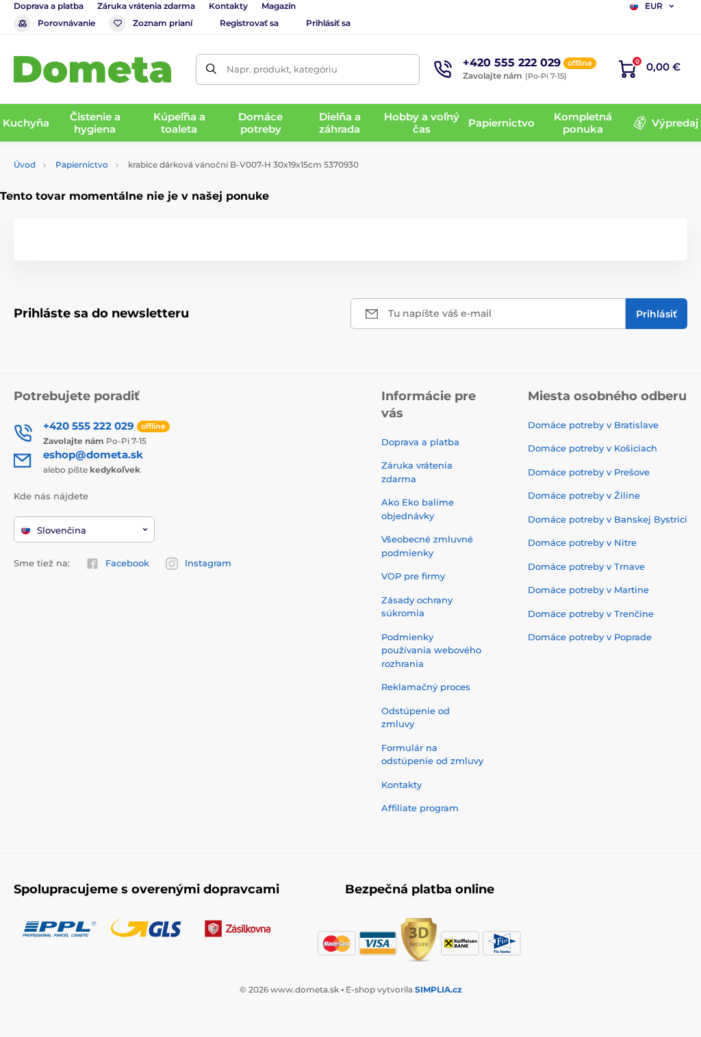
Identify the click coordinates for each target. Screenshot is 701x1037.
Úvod (25, 164)
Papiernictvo (81, 164)
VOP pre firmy (413, 575)
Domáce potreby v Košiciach (592, 448)
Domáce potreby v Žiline (584, 495)
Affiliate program (420, 807)
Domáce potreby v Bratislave (593, 424)
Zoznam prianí (162, 23)
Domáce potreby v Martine (588, 589)
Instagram (208, 562)
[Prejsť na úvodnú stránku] (92, 69)
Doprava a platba (49, 6)
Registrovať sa (249, 23)
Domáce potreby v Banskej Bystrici (607, 519)
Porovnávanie (66, 23)
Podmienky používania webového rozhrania (431, 650)
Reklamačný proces (425, 686)
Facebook (127, 562)
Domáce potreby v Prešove (589, 472)
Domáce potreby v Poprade (590, 636)
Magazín (279, 6)
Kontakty (228, 6)
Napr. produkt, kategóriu (282, 69)
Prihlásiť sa (328, 23)
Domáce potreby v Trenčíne (591, 613)
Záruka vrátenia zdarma (146, 6)
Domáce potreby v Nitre (582, 542)
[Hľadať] (211, 69)
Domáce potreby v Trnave (586, 566)
